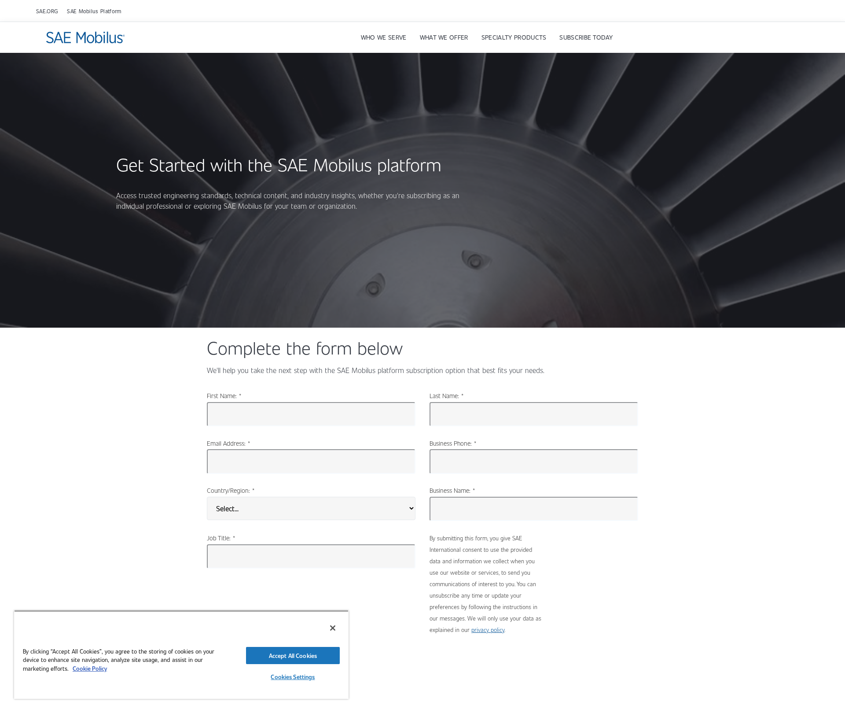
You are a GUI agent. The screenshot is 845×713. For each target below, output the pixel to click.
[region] (181, 654)
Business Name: (452, 490)
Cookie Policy (90, 668)
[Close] (332, 628)
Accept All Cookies (293, 655)
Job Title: (221, 538)
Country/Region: (230, 490)
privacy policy (487, 629)
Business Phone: (453, 443)
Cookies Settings (293, 676)
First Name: (224, 395)
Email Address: (228, 443)
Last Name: (446, 395)
